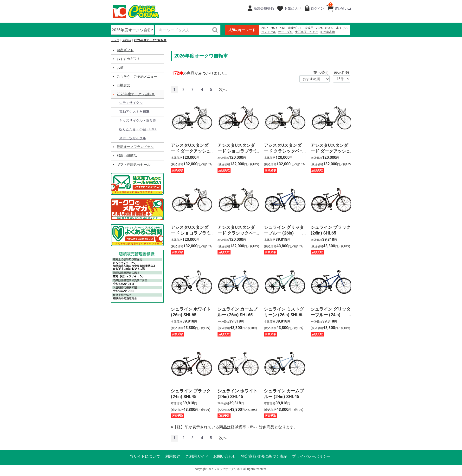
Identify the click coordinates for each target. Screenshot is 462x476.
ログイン (317, 8)
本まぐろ (342, 28)
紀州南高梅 (328, 32)
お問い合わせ (224, 456)
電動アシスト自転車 (134, 112)
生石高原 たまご (306, 32)
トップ (115, 40)
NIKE (283, 28)
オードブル (285, 32)
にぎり (329, 28)
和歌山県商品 (127, 156)
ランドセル (268, 32)
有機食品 (123, 85)
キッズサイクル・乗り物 (137, 120)
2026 (273, 28)
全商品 (126, 40)
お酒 (120, 68)
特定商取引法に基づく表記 (264, 456)
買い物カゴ (340, 6)
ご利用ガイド (196, 456)
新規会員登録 (264, 8)
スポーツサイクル (132, 138)
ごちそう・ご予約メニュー (137, 76)
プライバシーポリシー (311, 456)
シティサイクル (131, 103)
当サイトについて (144, 456)
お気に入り (292, 8)
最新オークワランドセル (135, 147)
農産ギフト (295, 28)
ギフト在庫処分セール (133, 164)
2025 (319, 28)
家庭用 (309, 28)
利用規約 (172, 456)
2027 (264, 28)
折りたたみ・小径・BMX (138, 129)
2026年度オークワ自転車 (150, 40)
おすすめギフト (128, 59)
